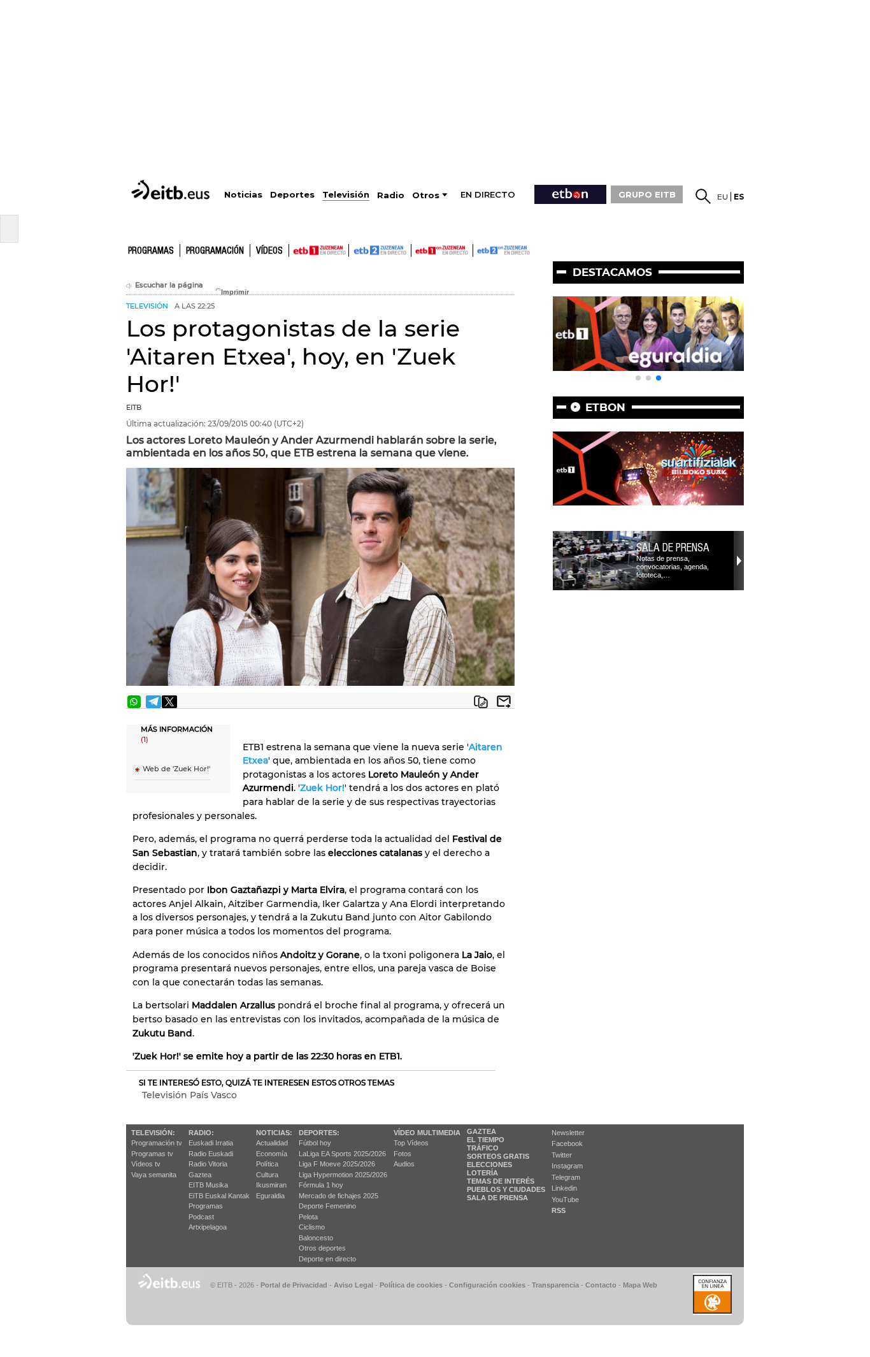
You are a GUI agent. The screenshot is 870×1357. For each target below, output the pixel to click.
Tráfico (483, 1148)
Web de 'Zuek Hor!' (176, 769)
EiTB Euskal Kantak (219, 1196)
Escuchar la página (169, 285)
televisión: (153, 1132)
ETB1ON (417, 249)
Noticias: (274, 1132)
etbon (605, 407)
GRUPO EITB (647, 194)
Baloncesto (316, 1238)
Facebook (567, 1143)
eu (722, 196)
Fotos (402, 1153)
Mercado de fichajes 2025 (338, 1196)
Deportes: (319, 1132)
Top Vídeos (411, 1143)
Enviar (504, 701)
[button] (638, 378)
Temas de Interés (500, 1181)
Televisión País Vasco (189, 1095)
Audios (404, 1164)
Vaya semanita (153, 1175)
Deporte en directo (327, 1259)
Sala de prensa (673, 548)
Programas (151, 251)
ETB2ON (479, 249)
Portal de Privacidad (293, 1285)
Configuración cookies (487, 1285)
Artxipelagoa (208, 1227)
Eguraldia (270, 1196)
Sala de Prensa (497, 1197)
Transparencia (555, 1285)
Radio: (201, 1132)
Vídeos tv (145, 1164)
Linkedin (564, 1188)
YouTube (565, 1199)
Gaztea (200, 1175)
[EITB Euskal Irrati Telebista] (172, 189)
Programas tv (152, 1153)
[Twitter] (169, 701)
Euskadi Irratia (211, 1143)
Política (267, 1164)
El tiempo (485, 1139)
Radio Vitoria (208, 1164)
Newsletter (568, 1132)
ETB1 (319, 250)
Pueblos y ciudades (506, 1189)
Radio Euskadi (211, 1153)
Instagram (567, 1166)
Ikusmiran (271, 1185)
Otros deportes (322, 1248)
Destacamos (612, 272)
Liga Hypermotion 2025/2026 (343, 1175)
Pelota (308, 1217)
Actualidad (272, 1143)
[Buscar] (703, 196)
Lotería (482, 1173)
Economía (271, 1153)
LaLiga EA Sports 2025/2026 (342, 1153)
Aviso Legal (353, 1285)
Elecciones (489, 1164)
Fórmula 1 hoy (321, 1185)
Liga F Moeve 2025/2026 (337, 1164)
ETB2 (380, 250)
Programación (215, 251)
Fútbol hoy (315, 1143)
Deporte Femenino (327, 1206)
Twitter (562, 1155)
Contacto (601, 1285)
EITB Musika (208, 1185)
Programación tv (156, 1143)
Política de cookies (411, 1285)
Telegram (566, 1177)
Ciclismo (312, 1227)
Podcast (201, 1217)
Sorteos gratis (498, 1156)
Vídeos (269, 251)
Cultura (267, 1175)
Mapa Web (640, 1285)
